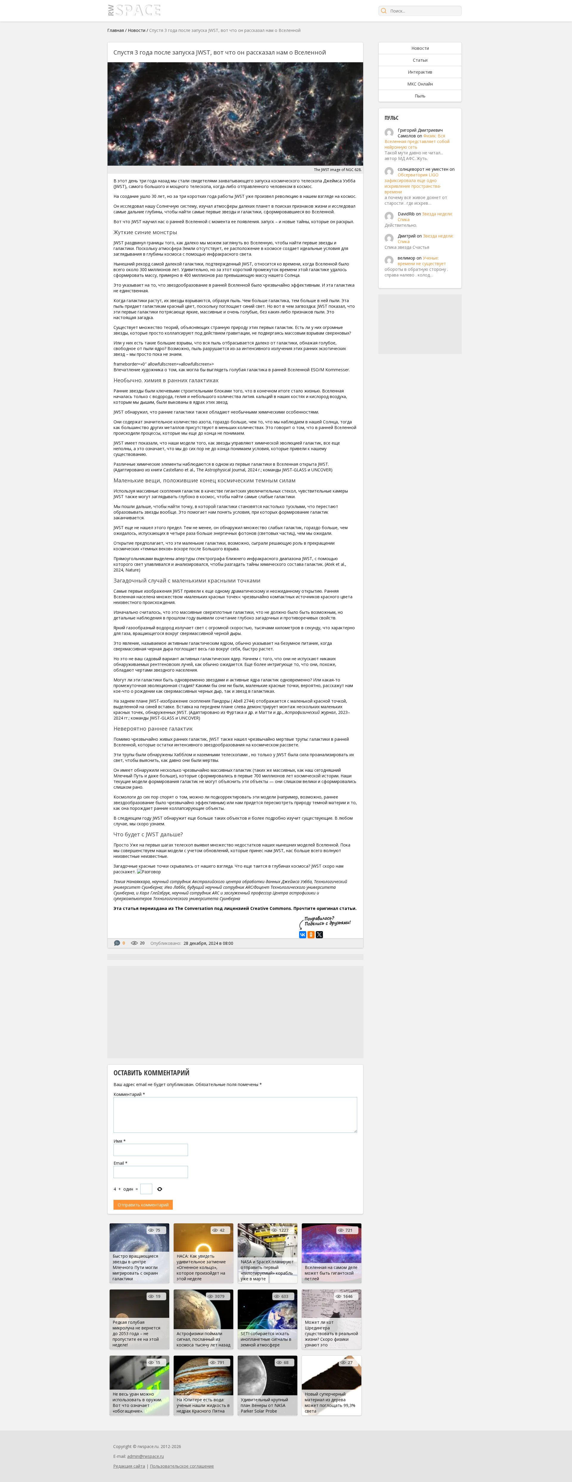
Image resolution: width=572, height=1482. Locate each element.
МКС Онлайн (420, 84)
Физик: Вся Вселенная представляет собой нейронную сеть (417, 141)
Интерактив (420, 72)
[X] (319, 934)
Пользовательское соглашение (182, 1466)
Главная (115, 30)
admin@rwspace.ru (145, 1456)
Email (121, 1163)
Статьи (420, 60)
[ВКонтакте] (302, 934)
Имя (120, 1141)
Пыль (420, 96)
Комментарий (129, 1094)
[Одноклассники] (311, 934)
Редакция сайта (129, 1466)
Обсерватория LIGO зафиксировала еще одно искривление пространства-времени (413, 183)
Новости (136, 30)
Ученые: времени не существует (422, 260)
